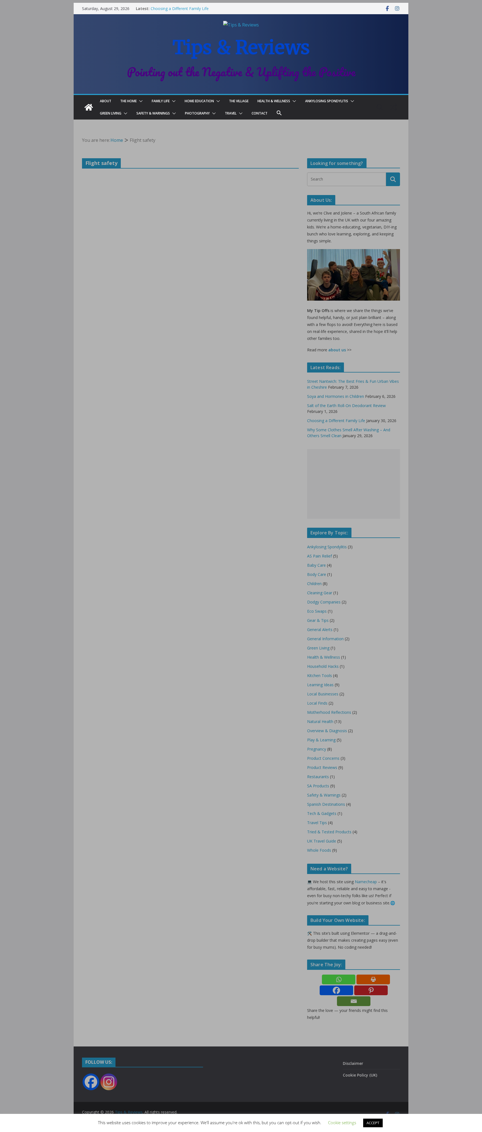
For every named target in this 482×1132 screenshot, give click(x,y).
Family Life (161, 101)
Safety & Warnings (153, 113)
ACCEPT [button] (373, 1122)
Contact (259, 113)
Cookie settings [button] (342, 1122)
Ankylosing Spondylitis (326, 101)
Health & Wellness (273, 101)
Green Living (110, 113)
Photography (197, 113)
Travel (231, 113)
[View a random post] (393, 107)
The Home (128, 101)
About (105, 101)
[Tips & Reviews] (88, 107)
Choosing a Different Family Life (180, 8)
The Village (239, 101)
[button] (140, 101)
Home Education (199, 101)
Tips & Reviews (241, 47)
